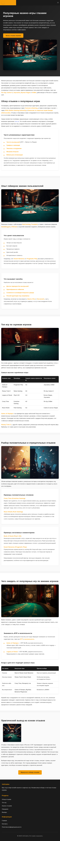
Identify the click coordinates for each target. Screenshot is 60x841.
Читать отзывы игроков (13, 35)
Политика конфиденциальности (11, 827)
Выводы (4, 812)
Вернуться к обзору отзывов (30, 772)
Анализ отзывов (7, 806)
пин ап (17, 121)
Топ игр (4, 802)
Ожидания (5, 809)
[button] (58, 3)
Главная (4, 820)
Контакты (5, 824)
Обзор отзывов (6, 799)
